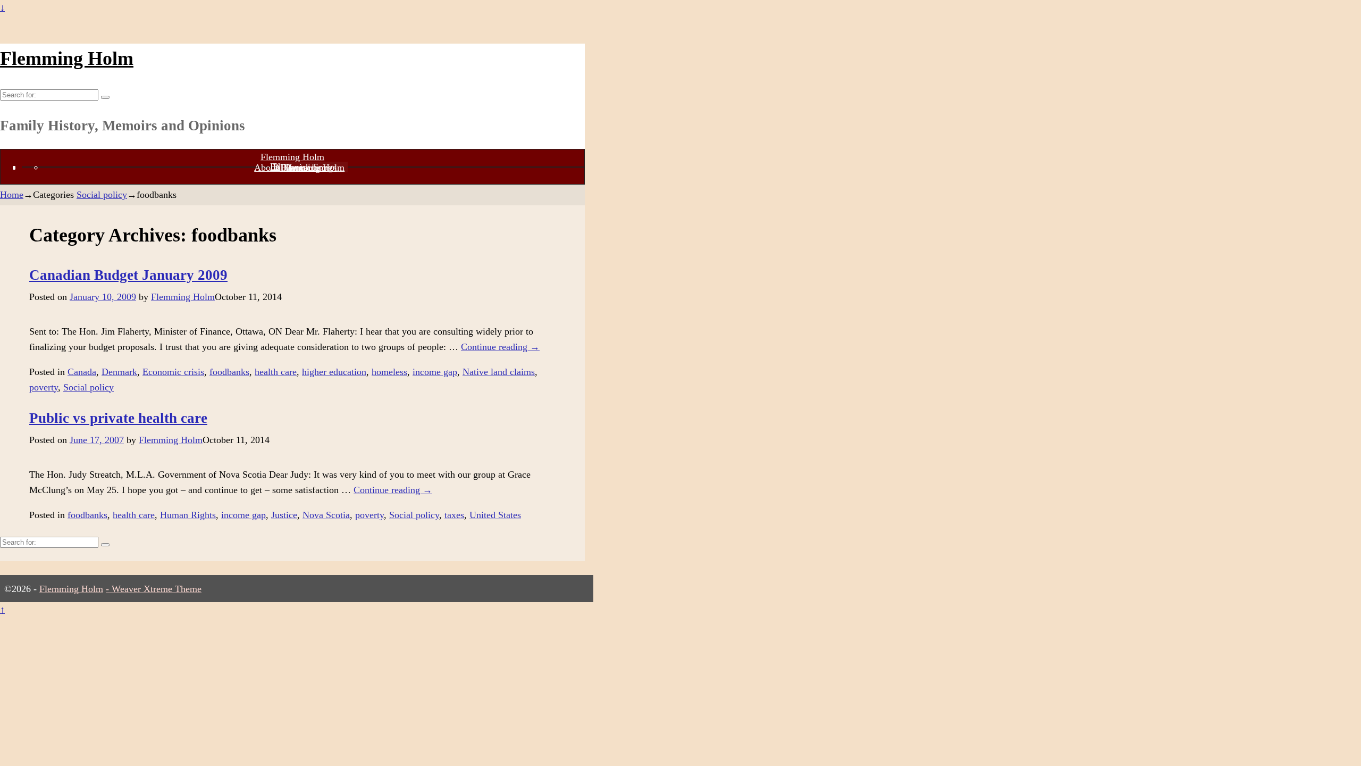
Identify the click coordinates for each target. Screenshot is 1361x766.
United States (495, 515)
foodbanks (229, 372)
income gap (435, 372)
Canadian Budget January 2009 (128, 275)
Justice (284, 515)
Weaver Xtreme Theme (156, 589)
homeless (389, 372)
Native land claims (499, 372)
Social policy (102, 194)
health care (276, 372)
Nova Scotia (326, 515)
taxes (454, 515)
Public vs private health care (118, 418)
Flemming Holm (66, 58)
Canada (82, 372)
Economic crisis (173, 372)
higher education (334, 372)
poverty (43, 387)
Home (11, 194)
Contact (299, 167)
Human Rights (188, 515)
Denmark (119, 372)
